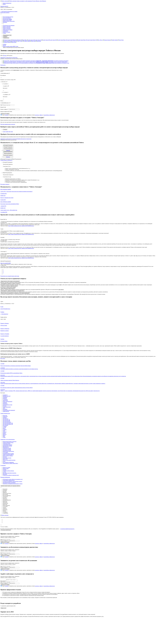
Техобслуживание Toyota (8, 442)
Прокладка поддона (7, 457)
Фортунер (5, 415)
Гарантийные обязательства (9, 480)
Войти (4, 4)
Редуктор (5, 456)
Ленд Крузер (5, 418)
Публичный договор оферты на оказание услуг (13, 479)
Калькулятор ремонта (4, 12)
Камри (4, 432)
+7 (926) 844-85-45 (4, 11)
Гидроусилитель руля (7, 404)
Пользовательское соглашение (9, 482)
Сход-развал (5, 452)
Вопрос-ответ (6, 468)
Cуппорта (5, 399)
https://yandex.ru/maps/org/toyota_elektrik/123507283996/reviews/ (21, 225)
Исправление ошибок (7, 445)
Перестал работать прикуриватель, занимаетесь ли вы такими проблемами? (15, 293)
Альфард (5, 429)
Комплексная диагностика (8, 451)
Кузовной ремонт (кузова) (8, 453)
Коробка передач (6, 396)
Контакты (5, 474)
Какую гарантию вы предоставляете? (8, 288)
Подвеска (5, 403)
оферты (41, 114)
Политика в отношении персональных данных (12, 483)
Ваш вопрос (3, 580)
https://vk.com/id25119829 (5, 263)
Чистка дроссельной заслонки (9, 460)
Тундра (4, 427)
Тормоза (5, 402)
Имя (1, 105)
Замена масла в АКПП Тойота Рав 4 (10, 463)
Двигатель (5, 400)
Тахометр (5, 397)
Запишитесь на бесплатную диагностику (8, 57)
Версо (4, 435)
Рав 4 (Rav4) (5, 425)
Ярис (4, 436)
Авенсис (5, 431)
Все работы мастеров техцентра (9, 472)
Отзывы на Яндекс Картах (8, 470)
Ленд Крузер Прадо (7, 422)
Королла (4, 434)
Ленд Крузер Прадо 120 (8, 423)
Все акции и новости (4, 184)
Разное (5, 398)
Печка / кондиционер (7, 401)
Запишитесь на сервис (12, 11)
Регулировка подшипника (8, 462)
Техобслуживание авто (5, 413)
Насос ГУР (5, 458)
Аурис (4, 437)
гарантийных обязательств (49, 114)
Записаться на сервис (5, 113)
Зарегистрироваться (7, 3)
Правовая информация (5, 477)
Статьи (4, 471)
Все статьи (2, 358)
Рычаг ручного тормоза (8, 455)
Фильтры (5, 409)
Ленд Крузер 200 (6, 420)
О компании (3, 465)
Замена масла (6, 411)
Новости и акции (6, 467)
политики (37, 114)
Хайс (4, 430)
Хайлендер (5, 416)
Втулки (4, 405)
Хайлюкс (5, 417)
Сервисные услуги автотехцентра (7, 439)
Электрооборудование (7, 444)
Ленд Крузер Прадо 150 (8, 424)
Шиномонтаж (6, 446)
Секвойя (4, 426)
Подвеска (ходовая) (7, 449)
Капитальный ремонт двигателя (9, 441)
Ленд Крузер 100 (6, 419)
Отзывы (4, 469)
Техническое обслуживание (9, 410)
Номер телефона (4, 109)
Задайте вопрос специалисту (6, 160)
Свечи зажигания (7, 406)
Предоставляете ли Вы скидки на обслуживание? (10, 281)
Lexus (4, 461)
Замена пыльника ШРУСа (8, 454)
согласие (6, 114)
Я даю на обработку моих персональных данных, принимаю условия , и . (28, 114)
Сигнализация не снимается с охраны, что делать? (10, 283)
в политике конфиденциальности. (67, 528)
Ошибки (5, 394)
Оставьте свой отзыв (14, 276)
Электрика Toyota (6, 443)
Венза (4, 428)
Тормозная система (7, 448)
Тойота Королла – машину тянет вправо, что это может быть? (12, 290)
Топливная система (7, 450)
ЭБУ (4, 408)
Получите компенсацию (7, 124)
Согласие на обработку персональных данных (12, 481)
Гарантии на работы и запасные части (11, 475)
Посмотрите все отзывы (5, 276)
